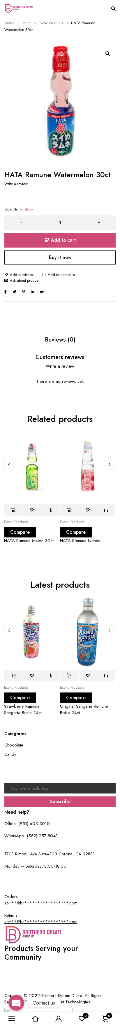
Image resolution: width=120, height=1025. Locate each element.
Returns (64, 975)
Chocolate (13, 745)
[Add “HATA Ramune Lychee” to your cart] (69, 510)
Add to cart (63, 240)
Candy (10, 754)
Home (9, 23)
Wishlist (99, 975)
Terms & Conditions (60, 983)
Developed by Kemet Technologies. (57, 1002)
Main (26, 23)
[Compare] (58, 275)
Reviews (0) (60, 339)
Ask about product (25, 280)
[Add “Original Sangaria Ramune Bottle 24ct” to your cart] (69, 675)
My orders (45, 975)
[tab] (60, 339)
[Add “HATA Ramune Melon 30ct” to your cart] (13, 510)
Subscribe (60, 801)
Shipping (81, 975)
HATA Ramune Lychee (80, 540)
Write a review (16, 183)
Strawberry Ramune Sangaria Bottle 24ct (23, 709)
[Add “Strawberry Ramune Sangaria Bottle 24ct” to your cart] (13, 675)
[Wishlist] (18, 275)
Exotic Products (51, 23)
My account (23, 975)
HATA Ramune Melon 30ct (29, 540)
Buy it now (60, 257)
